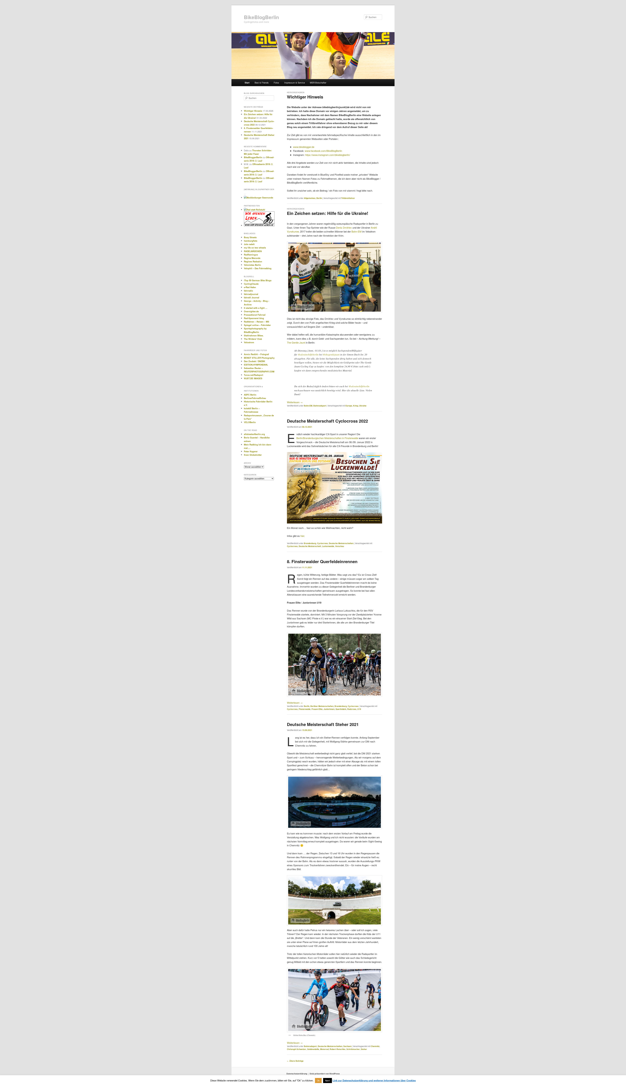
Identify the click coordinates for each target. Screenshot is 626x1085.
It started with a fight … (255, 307)
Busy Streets (250, 237)
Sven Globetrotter (253, 454)
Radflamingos (251, 254)
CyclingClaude (251, 283)
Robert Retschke (337, 1049)
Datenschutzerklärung (296, 1073)
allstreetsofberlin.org (254, 434)
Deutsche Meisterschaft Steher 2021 (323, 724)
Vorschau (339, 546)
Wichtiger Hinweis (305, 97)
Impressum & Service (294, 82)
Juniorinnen (329, 709)
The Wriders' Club (253, 338)
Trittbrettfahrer (348, 198)
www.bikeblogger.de (303, 147)
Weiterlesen (295, 402)
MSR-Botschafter (318, 82)
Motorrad (324, 1049)
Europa (348, 405)
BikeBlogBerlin (261, 17)
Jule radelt (249, 244)
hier (302, 536)
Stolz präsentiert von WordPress (325, 1073)
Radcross (351, 709)
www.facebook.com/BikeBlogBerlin (323, 150)
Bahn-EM (356, 231)
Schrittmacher (353, 1049)
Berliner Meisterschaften (322, 706)
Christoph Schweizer (296, 1049)
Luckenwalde (328, 546)
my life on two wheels (255, 247)
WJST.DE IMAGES (253, 378)
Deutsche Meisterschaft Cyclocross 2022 (327, 421)
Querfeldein (340, 709)
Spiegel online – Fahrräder (257, 325)
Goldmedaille (313, 1049)
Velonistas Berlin (252, 264)
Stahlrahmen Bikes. (254, 335)
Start (247, 82)
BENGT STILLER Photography (259, 357)
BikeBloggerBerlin (253, 157)
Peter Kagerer (251, 451)
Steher (364, 1049)
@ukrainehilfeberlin (308, 354)
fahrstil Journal (251, 297)
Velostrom (249, 342)
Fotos (276, 82)
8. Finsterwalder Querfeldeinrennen (322, 561)
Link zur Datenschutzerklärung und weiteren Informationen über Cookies (374, 1080)
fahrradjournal (251, 294)
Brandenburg (310, 543)
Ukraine (362, 405)
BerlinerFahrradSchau (255, 398)
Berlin (319, 198)
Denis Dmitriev (344, 227)
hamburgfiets (250, 240)
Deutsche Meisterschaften (341, 543)
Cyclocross (322, 543)
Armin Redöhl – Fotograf (256, 354)
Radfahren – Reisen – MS (256, 321)
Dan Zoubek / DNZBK (254, 361)
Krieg (355, 405)
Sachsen (347, 1046)
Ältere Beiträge (295, 1060)
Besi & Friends (262, 82)
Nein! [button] (327, 1080)
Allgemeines (309, 198)
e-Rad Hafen (250, 287)
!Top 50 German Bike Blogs (257, 280)
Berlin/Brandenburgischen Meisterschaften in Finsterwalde (327, 438)
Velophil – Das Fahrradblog (257, 268)
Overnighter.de (251, 311)
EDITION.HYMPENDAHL (256, 364)
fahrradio (248, 290)
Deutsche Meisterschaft (310, 546)
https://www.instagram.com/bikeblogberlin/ (327, 155)
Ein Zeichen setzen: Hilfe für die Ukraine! (327, 213)
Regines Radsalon (253, 261)
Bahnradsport (319, 405)
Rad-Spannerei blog (254, 318)
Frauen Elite (317, 709)
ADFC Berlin (250, 394)
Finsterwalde (305, 709)
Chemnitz (375, 1046)
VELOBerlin (250, 422)
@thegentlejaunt (331, 354)
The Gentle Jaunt (296, 342)
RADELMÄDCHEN (253, 251)
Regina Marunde (252, 258)
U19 (359, 709)
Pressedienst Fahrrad (254, 314)
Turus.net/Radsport (253, 374)
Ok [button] (318, 1080)
